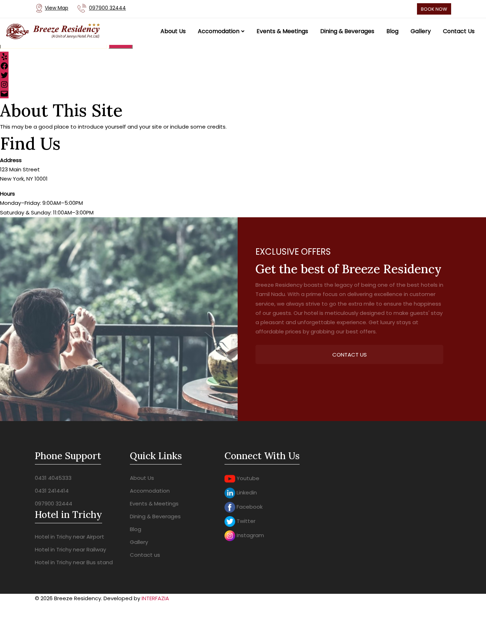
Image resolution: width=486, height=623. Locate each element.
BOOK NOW (434, 9)
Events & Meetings (154, 503)
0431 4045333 (53, 478)
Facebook (249, 506)
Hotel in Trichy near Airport (69, 536)
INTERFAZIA (155, 598)
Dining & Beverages (155, 516)
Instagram (249, 535)
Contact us (145, 555)
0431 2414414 (52, 490)
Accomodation (150, 490)
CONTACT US (349, 354)
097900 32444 (53, 503)
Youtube (247, 478)
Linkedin (246, 492)
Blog (135, 529)
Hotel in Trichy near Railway (70, 549)
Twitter (245, 521)
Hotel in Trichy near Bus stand (74, 562)
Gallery (139, 542)
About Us (142, 478)
